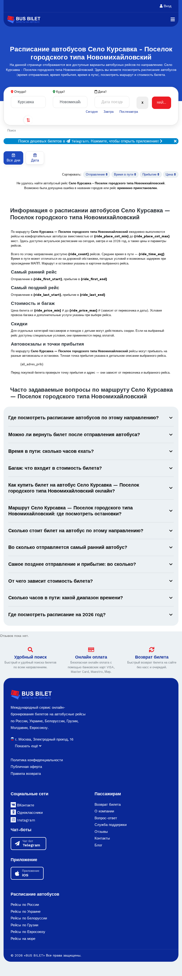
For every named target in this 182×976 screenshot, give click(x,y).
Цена (170, 174)
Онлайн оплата (91, 656)
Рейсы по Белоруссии (29, 918)
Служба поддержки (111, 825)
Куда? (60, 91)
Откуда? (20, 91)
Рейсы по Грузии (24, 925)
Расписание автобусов (35, 894)
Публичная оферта (26, 767)
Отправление (96, 174)
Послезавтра (128, 111)
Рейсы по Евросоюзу (28, 932)
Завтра (109, 111)
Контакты (102, 838)
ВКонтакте (25, 805)
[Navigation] (173, 19)
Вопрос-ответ (106, 818)
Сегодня (92, 111)
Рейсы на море (23, 939)
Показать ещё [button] (27, 746)
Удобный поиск (30, 656)
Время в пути (124, 174)
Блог (98, 845)
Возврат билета (151, 656)
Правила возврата (26, 773)
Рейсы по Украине (26, 911)
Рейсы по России (25, 905)
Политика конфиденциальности (37, 760)
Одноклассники (29, 812)
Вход (167, 6)
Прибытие (149, 174)
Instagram (25, 820)
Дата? (102, 91)
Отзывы (101, 832)
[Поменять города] (28, 120)
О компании (104, 811)
